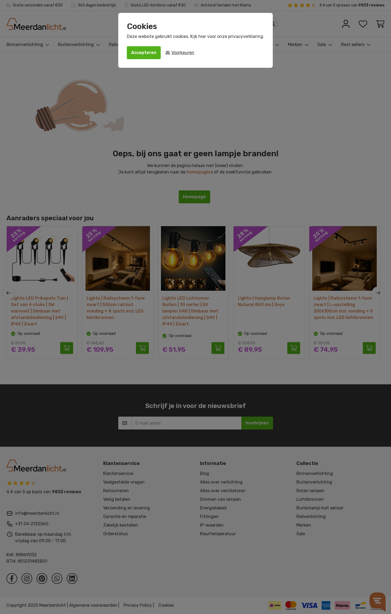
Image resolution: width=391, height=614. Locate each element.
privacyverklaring (245, 36)
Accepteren (143, 52)
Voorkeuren (182, 52)
